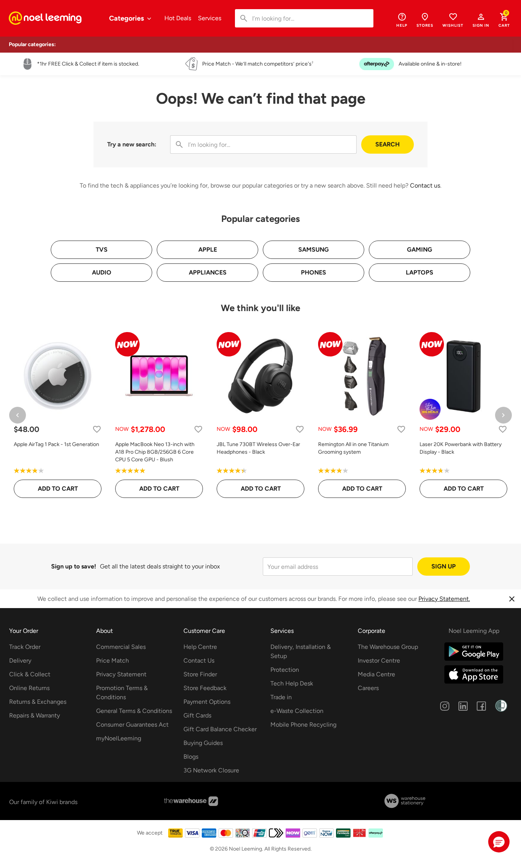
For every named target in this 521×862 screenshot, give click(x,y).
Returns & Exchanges (37, 701)
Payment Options (206, 701)
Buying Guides (203, 742)
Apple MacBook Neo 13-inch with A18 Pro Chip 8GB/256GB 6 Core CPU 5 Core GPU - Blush (155, 452)
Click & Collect (29, 674)
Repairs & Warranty (34, 715)
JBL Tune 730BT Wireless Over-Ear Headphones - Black (258, 448)
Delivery (20, 660)
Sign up (443, 566)
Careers (368, 688)
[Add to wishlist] (96, 429)
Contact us (425, 185)
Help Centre (200, 646)
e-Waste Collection (296, 710)
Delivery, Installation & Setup (300, 651)
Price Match (112, 660)
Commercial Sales (121, 646)
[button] (481, 19)
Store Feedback (205, 688)
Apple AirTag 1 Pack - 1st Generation (56, 444)
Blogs (190, 756)
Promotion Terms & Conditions (122, 692)
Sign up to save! (73, 566)
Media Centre (376, 674)
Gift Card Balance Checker (220, 729)
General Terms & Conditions (134, 710)
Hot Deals (177, 18)
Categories (127, 18)
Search (387, 144)
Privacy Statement (121, 674)
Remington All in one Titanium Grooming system (353, 448)
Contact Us (198, 660)
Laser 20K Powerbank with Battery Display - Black (461, 448)
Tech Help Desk (291, 683)
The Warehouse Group (388, 646)
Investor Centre (379, 660)
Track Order (24, 646)
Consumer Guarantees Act (132, 724)
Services (209, 18)
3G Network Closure (211, 770)
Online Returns (29, 688)
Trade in (281, 697)
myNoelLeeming (118, 738)
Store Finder (200, 674)
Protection (284, 669)
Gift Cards (197, 715)
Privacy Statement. (444, 598)
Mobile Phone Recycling (303, 724)
